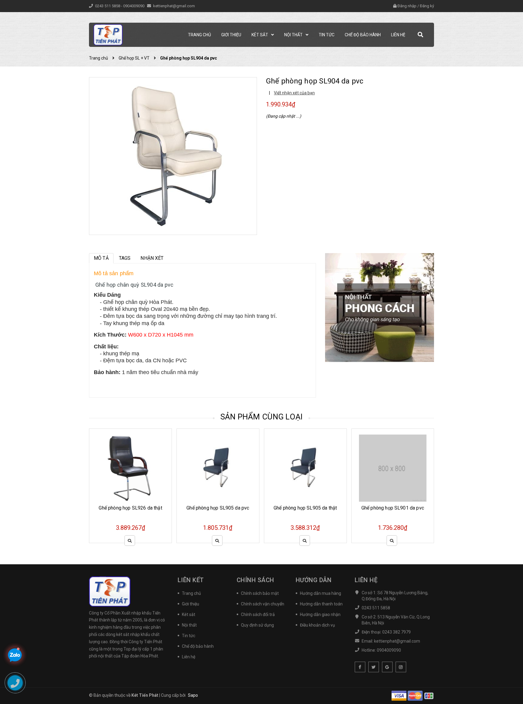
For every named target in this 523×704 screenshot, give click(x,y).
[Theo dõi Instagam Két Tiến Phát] (401, 667)
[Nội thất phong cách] (379, 307)
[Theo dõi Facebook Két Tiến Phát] (360, 667)
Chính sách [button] (255, 580)
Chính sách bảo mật (260, 593)
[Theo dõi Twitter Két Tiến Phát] (373, 667)
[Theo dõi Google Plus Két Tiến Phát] (387, 667)
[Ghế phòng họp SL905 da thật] (305, 468)
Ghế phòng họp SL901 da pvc (392, 508)
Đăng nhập (406, 6)
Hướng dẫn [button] (314, 580)
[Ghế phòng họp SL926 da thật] (130, 468)
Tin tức (188, 635)
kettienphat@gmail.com (174, 6)
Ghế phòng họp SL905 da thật (305, 508)
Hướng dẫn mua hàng (320, 593)
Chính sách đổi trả (258, 614)
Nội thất (189, 625)
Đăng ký (427, 6)
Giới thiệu (190, 603)
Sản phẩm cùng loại (261, 416)
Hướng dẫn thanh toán (321, 603)
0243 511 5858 (108, 6)
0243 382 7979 (396, 632)
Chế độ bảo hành (198, 646)
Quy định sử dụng (257, 625)
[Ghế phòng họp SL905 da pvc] (218, 468)
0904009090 (134, 6)
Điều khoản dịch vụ (317, 625)
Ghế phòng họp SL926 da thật (130, 508)
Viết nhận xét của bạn (294, 92)
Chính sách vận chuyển (262, 603)
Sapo (193, 695)
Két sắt (188, 614)
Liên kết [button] (191, 580)
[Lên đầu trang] (510, 672)
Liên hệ (188, 656)
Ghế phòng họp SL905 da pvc (217, 508)
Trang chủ (191, 593)
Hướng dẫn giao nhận (320, 614)
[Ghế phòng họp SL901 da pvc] (392, 468)
